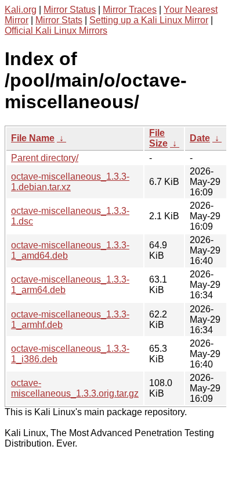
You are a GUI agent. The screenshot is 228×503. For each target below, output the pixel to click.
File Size (158, 138)
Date (200, 138)
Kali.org (21, 10)
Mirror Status (70, 10)
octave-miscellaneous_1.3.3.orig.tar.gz (75, 388)
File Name (33, 138)
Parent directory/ (44, 158)
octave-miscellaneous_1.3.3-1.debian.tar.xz (70, 182)
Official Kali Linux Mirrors (56, 30)
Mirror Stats (58, 20)
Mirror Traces (130, 10)
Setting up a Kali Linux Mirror (148, 20)
